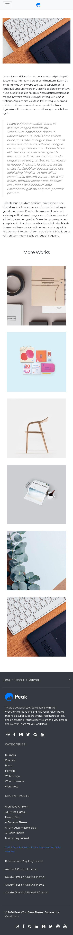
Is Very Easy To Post (17, 838)
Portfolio (19, 679)
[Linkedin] (36, 926)
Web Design (12, 776)
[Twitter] (28, 734)
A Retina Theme (14, 832)
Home (6, 679)
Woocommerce (14, 781)
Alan (7, 869)
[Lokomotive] (21, 269)
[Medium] (21, 734)
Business (10, 755)
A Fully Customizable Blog (20, 827)
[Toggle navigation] (7, 4)
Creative (10, 760)
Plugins (34, 847)
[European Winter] (26, 468)
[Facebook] (14, 734)
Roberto (10, 861)
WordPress (11, 786)
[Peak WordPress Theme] (38, 5)
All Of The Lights (15, 811)
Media (8, 765)
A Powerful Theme (16, 822)
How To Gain (12, 817)
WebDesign (56, 847)
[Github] (30, 926)
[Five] (14, 401)
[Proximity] (19, 534)
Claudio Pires (12, 876)
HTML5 (14, 847)
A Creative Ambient (16, 806)
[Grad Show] (20, 335)
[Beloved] (17, 600)
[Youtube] (42, 734)
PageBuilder (24, 847)
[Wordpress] (35, 734)
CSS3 (7, 847)
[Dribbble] (8, 734)
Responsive (44, 847)
